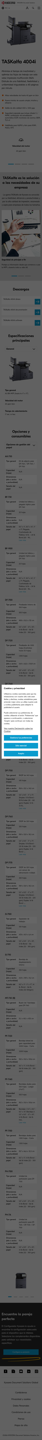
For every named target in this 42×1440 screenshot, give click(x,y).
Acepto (21, 753)
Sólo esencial (21, 745)
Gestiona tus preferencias (21, 738)
